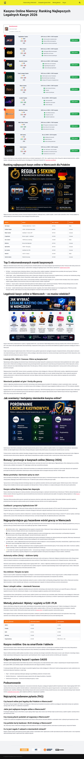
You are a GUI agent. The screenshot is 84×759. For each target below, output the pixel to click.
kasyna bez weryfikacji (50, 160)
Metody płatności (57, 2)
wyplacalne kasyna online (13, 691)
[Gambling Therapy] (48, 749)
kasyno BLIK (39, 610)
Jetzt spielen (75, 40)
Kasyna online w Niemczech (29, 2)
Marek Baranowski (13, 26)
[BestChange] (59, 749)
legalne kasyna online (65, 267)
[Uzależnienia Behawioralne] (24, 749)
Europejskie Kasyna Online (44, 2)
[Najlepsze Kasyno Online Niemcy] (5, 2)
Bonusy (64, 2)
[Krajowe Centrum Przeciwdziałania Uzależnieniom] (36, 749)
